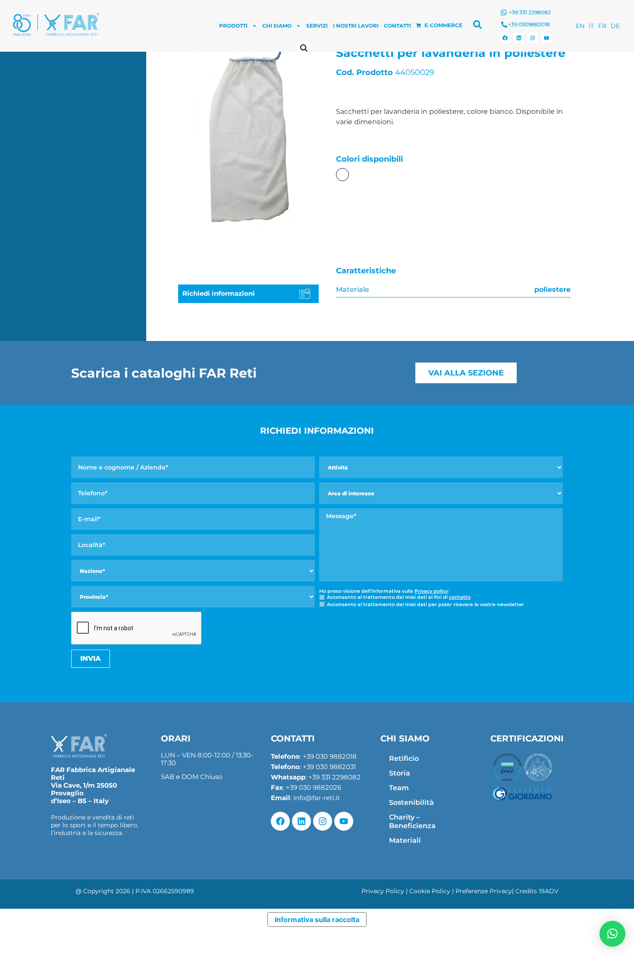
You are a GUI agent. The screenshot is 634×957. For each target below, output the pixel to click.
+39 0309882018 (529, 24)
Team (399, 788)
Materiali (405, 840)
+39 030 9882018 (330, 756)
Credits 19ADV (537, 891)
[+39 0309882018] (504, 25)
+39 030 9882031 (329, 767)
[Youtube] (546, 38)
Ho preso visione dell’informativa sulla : (384, 591)
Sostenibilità (411, 802)
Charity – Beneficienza (412, 821)
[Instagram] (532, 38)
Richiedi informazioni (218, 293)
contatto (460, 597)
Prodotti (233, 25)
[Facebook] (505, 38)
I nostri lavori (356, 25)
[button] (304, 48)
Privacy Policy (382, 891)
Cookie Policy (429, 891)
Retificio (404, 758)
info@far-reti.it (316, 798)
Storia (399, 773)
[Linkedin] (519, 38)
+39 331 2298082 (530, 12)
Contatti (397, 25)
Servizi (317, 25)
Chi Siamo (277, 25)
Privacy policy (431, 591)
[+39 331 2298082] (503, 12)
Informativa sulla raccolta (317, 919)
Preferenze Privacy (483, 891)
